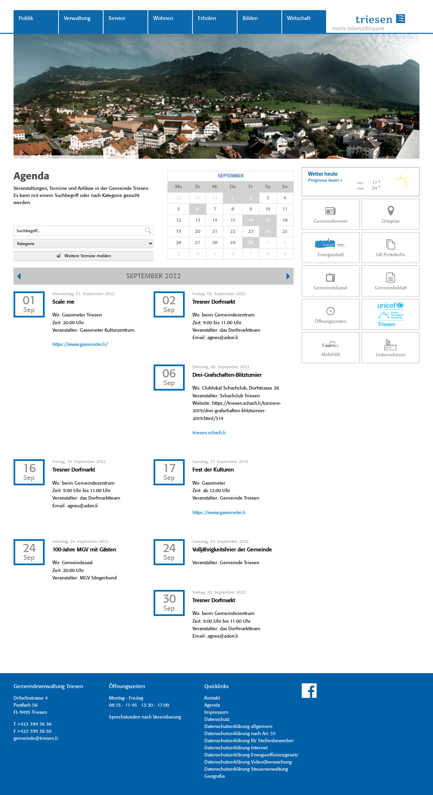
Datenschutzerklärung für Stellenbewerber (249, 740)
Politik (26, 18)
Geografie (214, 776)
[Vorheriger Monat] (19, 277)
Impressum (216, 712)
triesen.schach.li (209, 432)
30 (197, 198)
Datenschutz (217, 719)
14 (214, 220)
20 (197, 231)
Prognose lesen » (325, 180)
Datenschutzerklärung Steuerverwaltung (246, 769)
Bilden (250, 18)
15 (232, 220)
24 (268, 231)
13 (197, 220)
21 (215, 231)
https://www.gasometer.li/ (80, 344)
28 (215, 242)
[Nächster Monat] (288, 277)
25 (285, 231)
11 (285, 209)
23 (250, 231)
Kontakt (212, 698)
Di (197, 186)
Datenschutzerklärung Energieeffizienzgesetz (251, 755)
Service (117, 18)
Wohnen (163, 18)
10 (267, 209)
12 (178, 220)
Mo (178, 186)
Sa (267, 186)
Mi (215, 186)
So (285, 186)
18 (285, 220)
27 (197, 242)
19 (178, 231)
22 (232, 231)
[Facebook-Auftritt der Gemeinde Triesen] (309, 697)
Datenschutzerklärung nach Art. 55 (240, 733)
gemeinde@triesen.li (36, 738)
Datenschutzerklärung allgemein (238, 726)
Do (233, 186)
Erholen (207, 18)
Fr (251, 186)
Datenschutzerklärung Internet (236, 748)
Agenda (212, 705)
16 (250, 220)
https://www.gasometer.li (219, 512)
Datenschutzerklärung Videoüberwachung (248, 762)
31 (215, 198)
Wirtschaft (299, 18)
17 (267, 220)
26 (178, 242)
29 (178, 198)
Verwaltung (77, 18)
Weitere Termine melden (86, 256)
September (231, 176)
